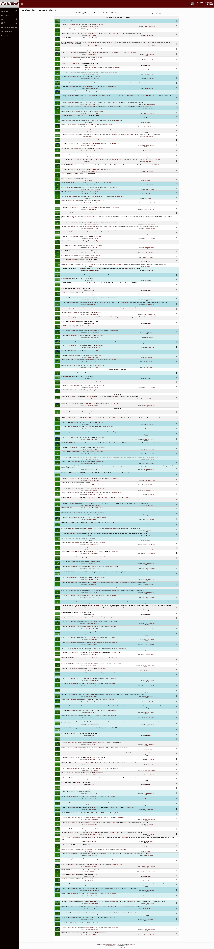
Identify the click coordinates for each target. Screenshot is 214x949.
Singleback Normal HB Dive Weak (92, 150)
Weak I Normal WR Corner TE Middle (92, 45)
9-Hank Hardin (88, 426)
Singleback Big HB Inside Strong (92, 26)
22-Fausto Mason (94, 143)
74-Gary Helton (131, 134)
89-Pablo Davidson (129, 95)
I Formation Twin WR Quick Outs (92, 224)
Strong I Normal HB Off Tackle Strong (92, 59)
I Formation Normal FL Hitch (92, 88)
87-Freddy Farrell (93, 67)
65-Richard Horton (119, 813)
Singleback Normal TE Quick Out (92, 233)
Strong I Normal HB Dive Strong (92, 238)
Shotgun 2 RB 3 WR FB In (90, 166)
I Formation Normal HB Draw (92, 357)
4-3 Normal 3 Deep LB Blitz (150, 104)
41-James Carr (98, 76)
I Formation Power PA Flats (92, 35)
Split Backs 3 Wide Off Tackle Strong (91, 871)
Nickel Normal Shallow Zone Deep (148, 141)
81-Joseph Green (116, 134)
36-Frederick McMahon (90, 106)
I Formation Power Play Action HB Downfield (94, 494)
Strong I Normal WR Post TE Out (92, 219)
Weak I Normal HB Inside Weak (92, 579)
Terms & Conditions (113, 947)
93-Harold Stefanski (145, 95)
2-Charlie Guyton (73, 196)
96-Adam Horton (132, 52)
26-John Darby (117, 120)
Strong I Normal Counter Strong (92, 113)
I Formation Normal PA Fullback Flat (92, 623)
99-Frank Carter (112, 72)
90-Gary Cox (112, 124)
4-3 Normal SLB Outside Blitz (149, 644)
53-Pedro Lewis (100, 365)
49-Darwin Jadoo (113, 183)
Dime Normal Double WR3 (149, 98)
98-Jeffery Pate (99, 355)
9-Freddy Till (74, 63)
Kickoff (91, 21)
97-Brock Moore (128, 268)
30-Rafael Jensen (113, 297)
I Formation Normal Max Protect (93, 84)
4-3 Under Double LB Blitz (149, 247)
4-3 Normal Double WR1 (149, 367)
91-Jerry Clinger (124, 283)
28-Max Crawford (74, 355)
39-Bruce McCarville (91, 396)
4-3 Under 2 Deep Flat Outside (149, 26)
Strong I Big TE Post (91, 50)
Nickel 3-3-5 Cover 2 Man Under (148, 145)
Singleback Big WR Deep (91, 524)
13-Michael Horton (73, 76)
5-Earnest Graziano (91, 33)
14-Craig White (74, 29)
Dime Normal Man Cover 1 (149, 804)
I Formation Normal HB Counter (92, 30)
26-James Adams (101, 91)
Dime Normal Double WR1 (149, 530)
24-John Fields (113, 528)
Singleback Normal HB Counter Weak (92, 391)
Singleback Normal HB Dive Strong (91, 242)
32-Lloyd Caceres (99, 29)
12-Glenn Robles (74, 557)
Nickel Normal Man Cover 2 (150, 480)
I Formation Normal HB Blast (91, 39)
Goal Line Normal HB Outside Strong (93, 347)
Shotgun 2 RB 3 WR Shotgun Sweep (92, 544)
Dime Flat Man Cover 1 (149, 428)
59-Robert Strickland (121, 648)
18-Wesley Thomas (90, 42)
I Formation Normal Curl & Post (91, 126)
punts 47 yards (82, 601)
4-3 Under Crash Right (150, 193)
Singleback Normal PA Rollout (92, 54)
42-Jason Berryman (74, 148)
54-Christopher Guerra (118, 264)
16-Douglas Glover (91, 216)
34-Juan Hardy (112, 82)
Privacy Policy (122, 947)
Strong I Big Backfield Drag (92, 171)
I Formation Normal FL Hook (92, 184)
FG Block (149, 65)
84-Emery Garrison (95, 705)
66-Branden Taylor (112, 523)
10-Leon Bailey (68, 20)
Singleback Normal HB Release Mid (92, 480)
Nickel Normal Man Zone (149, 54)
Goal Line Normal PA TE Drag (92, 108)
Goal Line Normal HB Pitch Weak (93, 424)
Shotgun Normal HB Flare (91, 209)
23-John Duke (99, 24)
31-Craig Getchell (91, 95)
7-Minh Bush (73, 72)
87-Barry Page (94, 159)
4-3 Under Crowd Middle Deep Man (148, 319)
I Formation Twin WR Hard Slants (92, 553)
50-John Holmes (115, 42)
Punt (91, 198)
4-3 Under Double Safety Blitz (149, 30)
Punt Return (148, 198)
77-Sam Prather (113, 621)
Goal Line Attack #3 (149, 35)
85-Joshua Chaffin (89, 72)
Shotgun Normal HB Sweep (91, 141)
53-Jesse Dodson (157, 159)
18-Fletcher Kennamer (89, 341)
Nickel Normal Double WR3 (150, 202)
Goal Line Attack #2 (149, 131)
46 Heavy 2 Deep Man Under (149, 304)
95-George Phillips (96, 48)
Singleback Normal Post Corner (92, 257)
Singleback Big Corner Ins (91, 98)
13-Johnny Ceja (74, 33)
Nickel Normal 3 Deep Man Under (149, 314)
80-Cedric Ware (75, 24)
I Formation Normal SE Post (92, 343)
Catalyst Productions (111, 944)
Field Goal (92, 65)
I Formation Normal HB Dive (92, 247)
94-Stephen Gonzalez (96, 817)
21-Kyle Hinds (116, 443)
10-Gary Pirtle (89, 226)
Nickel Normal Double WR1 (149, 252)
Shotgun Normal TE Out (92, 361)
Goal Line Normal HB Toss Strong (93, 78)
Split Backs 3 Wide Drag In (91, 145)
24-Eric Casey (99, 57)
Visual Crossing (133, 944)
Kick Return (148, 21)
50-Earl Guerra (100, 111)
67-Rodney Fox (112, 466)
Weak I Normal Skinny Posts (92, 74)
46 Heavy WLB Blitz (149, 74)
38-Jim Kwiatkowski (100, 38)
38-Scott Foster (116, 67)
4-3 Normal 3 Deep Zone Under (149, 92)
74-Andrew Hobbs (114, 48)
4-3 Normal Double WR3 (149, 108)
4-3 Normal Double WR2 (149, 113)
